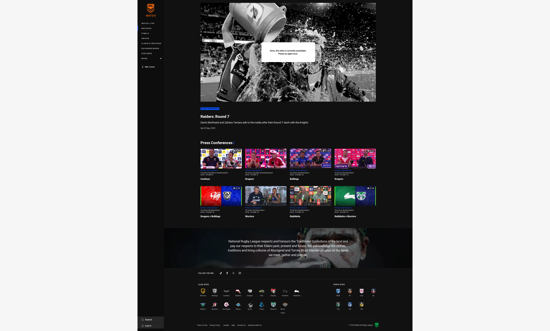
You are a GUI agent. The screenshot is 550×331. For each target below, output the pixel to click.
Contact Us (241, 325)
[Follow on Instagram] (240, 273)
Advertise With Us (255, 325)
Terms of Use (202, 325)
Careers (226, 325)
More (145, 58)
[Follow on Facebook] (227, 273)
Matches (147, 28)
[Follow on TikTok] (221, 273)
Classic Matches (151, 43)
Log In (148, 325)
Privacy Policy (215, 325)
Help (233, 325)
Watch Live (148, 23)
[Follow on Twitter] (233, 273)
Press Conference (209, 109)
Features (147, 53)
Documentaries (150, 48)
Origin (145, 38)
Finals (145, 33)
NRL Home (150, 67)
